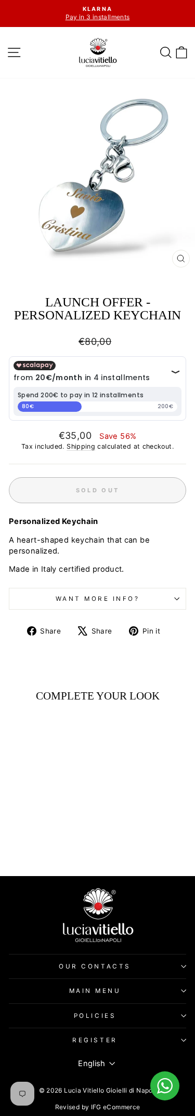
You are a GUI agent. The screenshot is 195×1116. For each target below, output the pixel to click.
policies (95, 1015)
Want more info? (98, 598)
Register (94, 1040)
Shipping (81, 446)
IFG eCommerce (115, 1107)
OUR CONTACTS (95, 966)
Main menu (95, 990)
